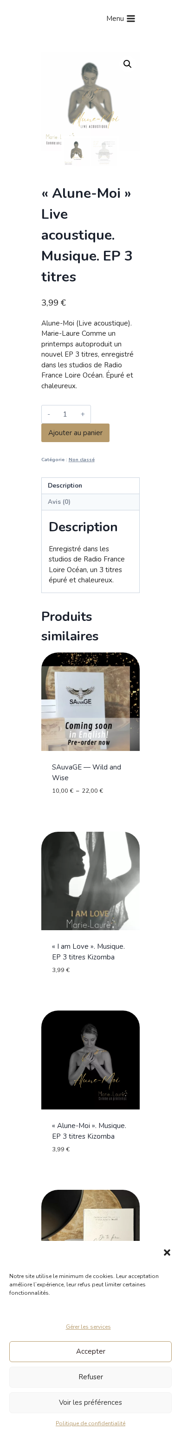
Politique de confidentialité (90, 1423)
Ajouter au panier (75, 432)
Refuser (90, 1377)
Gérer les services (88, 1327)
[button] (167, 1252)
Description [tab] (65, 485)
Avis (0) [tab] (59, 501)
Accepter (90, 1351)
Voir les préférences (90, 1402)
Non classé (82, 459)
